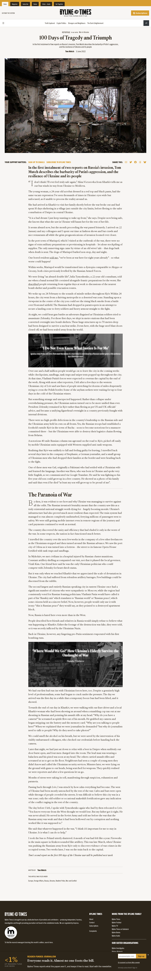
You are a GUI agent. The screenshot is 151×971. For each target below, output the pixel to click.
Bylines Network (117, 951)
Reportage (66, 32)
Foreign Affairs (39, 880)
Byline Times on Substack (120, 929)
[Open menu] (3, 23)
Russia (46, 880)
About (91, 919)
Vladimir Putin (60, 880)
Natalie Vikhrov (75, 661)
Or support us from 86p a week (129, 962)
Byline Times (116, 919)
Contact (91, 922)
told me (54, 258)
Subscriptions (141, 13)
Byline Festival (116, 922)
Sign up (141, 956)
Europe (30, 880)
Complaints (93, 931)
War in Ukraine (84, 32)
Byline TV (115, 926)
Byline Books (116, 932)
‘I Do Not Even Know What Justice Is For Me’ (75, 348)
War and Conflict (71, 880)
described (33, 284)
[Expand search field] (146, 23)
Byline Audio (116, 935)
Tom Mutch (69, 51)
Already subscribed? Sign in (127, 968)
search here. (49, 942)
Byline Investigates (118, 948)
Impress (76, 923)
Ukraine (52, 880)
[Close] (148, 955)
